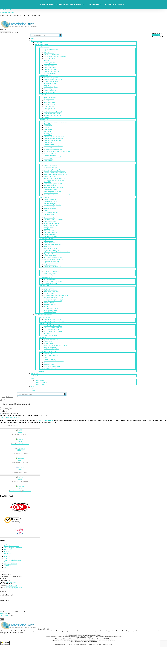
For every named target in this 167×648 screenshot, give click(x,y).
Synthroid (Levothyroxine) (51, 271)
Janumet (46, 85)
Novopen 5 (47, 333)
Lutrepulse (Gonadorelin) (51, 292)
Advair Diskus (48, 129)
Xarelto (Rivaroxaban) (50, 101)
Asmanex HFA (48, 148)
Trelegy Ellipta (48, 126)
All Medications (39, 371)
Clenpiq (46, 210)
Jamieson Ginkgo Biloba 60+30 (52, 366)
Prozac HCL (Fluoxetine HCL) (52, 55)
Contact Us (7, 566)
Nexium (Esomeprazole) (51, 225)
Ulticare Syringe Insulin (50, 335)
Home (32, 38)
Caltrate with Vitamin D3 (51, 355)
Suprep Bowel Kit (49, 214)
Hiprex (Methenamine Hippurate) (53, 187)
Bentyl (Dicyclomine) (49, 216)
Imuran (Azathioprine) (50, 279)
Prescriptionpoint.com (45, 420)
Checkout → (156, 35)
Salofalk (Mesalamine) (50, 234)
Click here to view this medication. (10, 417)
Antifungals (9, 397)
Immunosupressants (45, 277)
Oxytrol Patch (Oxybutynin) (51, 254)
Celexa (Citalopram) (49, 51)
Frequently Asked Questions (12, 560)
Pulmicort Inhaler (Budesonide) (53, 140)
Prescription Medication (42, 44)
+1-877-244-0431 (5, 10)
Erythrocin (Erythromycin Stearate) (54, 180)
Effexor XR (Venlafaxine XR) (52, 71)
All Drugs (6, 551)
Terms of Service (4, 615)
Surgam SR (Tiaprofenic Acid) (52, 267)
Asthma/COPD (43, 120)
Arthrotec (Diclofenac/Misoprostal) (54, 259)
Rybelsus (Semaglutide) (51, 81)
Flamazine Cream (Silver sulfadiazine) (55, 178)
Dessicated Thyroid (49, 275)
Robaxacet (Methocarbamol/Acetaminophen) (57, 252)
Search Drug (38, 43)
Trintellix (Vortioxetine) (50, 73)
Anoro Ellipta (47, 131)
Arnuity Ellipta (48, 133)
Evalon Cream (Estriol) (50, 312)
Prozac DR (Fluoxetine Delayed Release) (55, 56)
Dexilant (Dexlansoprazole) (52, 223)
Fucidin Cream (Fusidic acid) (52, 169)
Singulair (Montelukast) (50, 155)
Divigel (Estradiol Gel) (50, 304)
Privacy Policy (3, 613)
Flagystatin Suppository (51, 310)
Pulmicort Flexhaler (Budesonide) (53, 138)
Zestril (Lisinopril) (49, 106)
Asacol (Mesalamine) (50, 227)
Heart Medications (44, 95)
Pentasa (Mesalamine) (50, 232)
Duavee (46, 306)
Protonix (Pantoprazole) (51, 212)
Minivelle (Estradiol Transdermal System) (56, 295)
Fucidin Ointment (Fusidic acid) (52, 191)
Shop (32, 40)
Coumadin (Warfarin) (50, 110)
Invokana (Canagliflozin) (51, 87)
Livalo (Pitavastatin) (49, 102)
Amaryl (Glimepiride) (50, 90)
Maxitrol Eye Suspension (51, 165)
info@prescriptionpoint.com (8, 12)
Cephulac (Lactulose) (50, 203)
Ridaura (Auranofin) (49, 243)
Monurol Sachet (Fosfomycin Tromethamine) (57, 195)
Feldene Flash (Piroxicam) (51, 250)
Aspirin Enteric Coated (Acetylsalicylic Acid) (56, 345)
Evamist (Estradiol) (49, 303)
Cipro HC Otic (47, 182)
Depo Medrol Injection (50, 248)
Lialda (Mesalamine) (49, 231)
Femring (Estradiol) (49, 288)
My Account (3, 29)
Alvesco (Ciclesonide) (50, 153)
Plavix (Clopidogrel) (49, 108)
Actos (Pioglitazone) (49, 92)
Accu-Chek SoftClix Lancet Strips (53, 328)
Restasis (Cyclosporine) (50, 283)
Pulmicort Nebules (49, 144)
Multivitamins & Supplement (47, 351)
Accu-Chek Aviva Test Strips (52, 329)
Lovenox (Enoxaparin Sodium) (52, 115)
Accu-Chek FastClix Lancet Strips (53, 326)
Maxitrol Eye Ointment (50, 176)
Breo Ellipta (47, 127)
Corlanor (46, 117)
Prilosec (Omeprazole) (50, 199)
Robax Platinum (48, 241)
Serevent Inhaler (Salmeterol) (52, 157)
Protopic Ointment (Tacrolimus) (53, 281)
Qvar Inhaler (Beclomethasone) (53, 149)
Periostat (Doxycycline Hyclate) (53, 184)
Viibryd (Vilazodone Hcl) (51, 49)
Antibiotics (42, 163)
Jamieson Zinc (48, 353)
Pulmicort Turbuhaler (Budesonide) (54, 137)
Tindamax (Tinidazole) (50, 167)
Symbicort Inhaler (49, 161)
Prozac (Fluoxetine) (49, 58)
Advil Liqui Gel (48, 341)
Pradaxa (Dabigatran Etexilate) (53, 112)
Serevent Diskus (48, 159)
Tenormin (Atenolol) (49, 104)
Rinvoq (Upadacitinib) (50, 255)
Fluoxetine (47, 60)
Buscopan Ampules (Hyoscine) (52, 205)
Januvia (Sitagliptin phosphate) (53, 79)
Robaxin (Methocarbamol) (51, 263)
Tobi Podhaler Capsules (51, 193)
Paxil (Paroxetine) (49, 66)
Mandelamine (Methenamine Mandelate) (56, 174)
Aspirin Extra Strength (50, 347)
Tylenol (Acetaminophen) (51, 340)
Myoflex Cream (48, 343)
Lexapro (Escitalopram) (50, 64)
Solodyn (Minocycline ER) (51, 189)
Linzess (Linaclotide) (49, 218)
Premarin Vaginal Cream (51, 308)
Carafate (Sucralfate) (50, 221)
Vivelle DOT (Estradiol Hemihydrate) (54, 299)
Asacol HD (47, 229)
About (32, 378)
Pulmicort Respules (49, 142)
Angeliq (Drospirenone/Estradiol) (53, 297)
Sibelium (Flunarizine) (50, 265)
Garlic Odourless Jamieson (51, 363)
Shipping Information (41, 382)
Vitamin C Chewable (49, 359)
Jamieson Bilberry (49, 364)
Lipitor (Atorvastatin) (49, 97)
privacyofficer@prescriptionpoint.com (101, 644)
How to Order (34, 373)
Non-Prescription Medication (43, 315)
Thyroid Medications (45, 269)
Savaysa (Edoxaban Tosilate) (52, 114)
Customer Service (40, 380)
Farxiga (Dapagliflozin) (50, 83)
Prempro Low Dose (49, 293)
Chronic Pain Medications (46, 238)
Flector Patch (47, 246)
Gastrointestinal (44, 197)
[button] (5, 643)
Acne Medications (44, 317)
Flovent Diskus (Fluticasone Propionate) (55, 122)
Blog (32, 388)
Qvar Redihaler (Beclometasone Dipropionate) (57, 151)
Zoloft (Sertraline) (49, 53)
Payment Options (40, 384)
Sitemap (6, 567)
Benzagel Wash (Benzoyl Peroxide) (54, 321)
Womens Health (44, 286)
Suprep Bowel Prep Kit (50, 236)
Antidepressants (44, 47)
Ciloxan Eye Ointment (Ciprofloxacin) (54, 171)
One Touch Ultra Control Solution (53, 331)
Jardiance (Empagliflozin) (51, 78)
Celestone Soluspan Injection (52, 244)
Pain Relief (42, 337)
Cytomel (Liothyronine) (50, 273)
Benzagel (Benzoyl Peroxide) (52, 319)
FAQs (32, 386)
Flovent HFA (47, 124)
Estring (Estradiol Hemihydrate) (53, 301)
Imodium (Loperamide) (50, 208)
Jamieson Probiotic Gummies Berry (54, 361)
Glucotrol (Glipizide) (49, 89)
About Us (7, 556)
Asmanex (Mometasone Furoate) (53, 146)
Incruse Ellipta (48, 135)
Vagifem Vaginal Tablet (50, 290)
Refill (36, 376)
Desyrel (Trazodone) (50, 62)
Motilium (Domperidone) (51, 201)
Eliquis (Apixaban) (49, 99)
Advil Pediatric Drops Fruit (51, 349)
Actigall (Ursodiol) (49, 207)
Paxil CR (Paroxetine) (50, 67)
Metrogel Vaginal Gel (50, 185)
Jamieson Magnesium (50, 368)
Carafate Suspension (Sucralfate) (53, 220)
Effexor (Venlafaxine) (50, 69)
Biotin (45, 357)
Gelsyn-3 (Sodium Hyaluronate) (53, 257)
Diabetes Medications (45, 75)
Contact (33, 390)
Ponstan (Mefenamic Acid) (51, 261)
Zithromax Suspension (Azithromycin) (55, 173)
